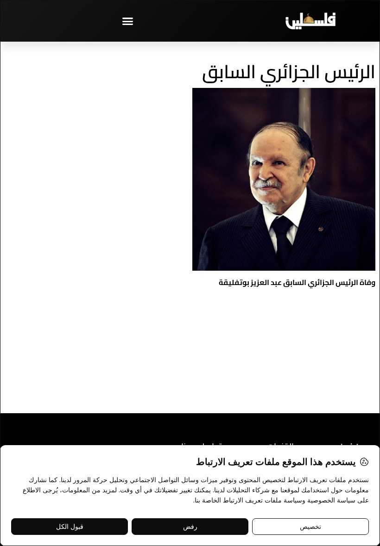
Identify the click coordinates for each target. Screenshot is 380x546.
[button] (127, 21)
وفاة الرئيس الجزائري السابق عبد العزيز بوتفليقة (297, 282)
